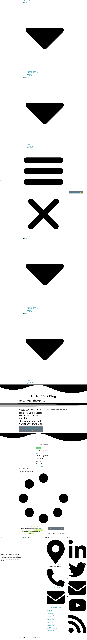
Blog (28, 69)
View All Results (40, 466)
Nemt (37, 453)
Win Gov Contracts (31, 75)
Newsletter (29, 74)
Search (38, 448)
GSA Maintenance (51, 613)
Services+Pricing (28, 0)
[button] (43, 192)
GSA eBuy (49, 616)
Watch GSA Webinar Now (33, 72)
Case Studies (30, 147)
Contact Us (49, 610)
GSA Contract (50, 612)
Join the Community (32, 71)
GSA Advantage (50, 615)
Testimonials (30, 146)
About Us (29, 144)
